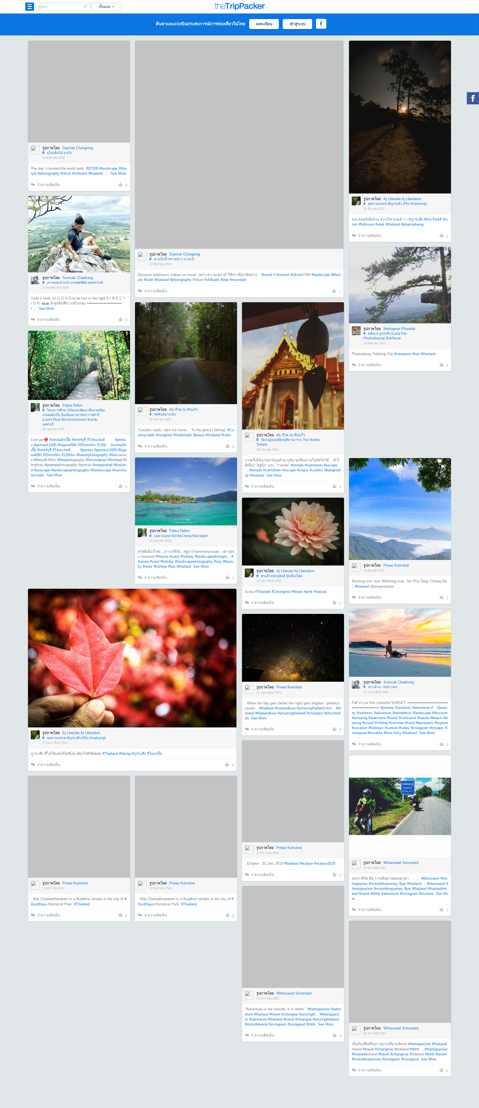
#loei (416, 354)
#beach (436, 718)
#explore (441, 723)
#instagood (296, 1024)
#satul (174, 556)
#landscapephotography (70, 470)
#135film (68, 455)
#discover (440, 713)
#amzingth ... (309, 1014)
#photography (48, 173)
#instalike (375, 733)
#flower (297, 592)
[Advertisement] (400, 414)
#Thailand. (82, 870)
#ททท (375, 894)
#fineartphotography (92, 455)
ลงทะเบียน (264, 24)
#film (113, 455)
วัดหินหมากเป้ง (164, 414)
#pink (308, 592)
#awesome (377, 718)
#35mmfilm (87, 445)
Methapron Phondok (399, 329)
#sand (410, 723)
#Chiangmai (281, 592)
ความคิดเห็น (48, 185)
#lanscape (42, 470)
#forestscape (100, 470)
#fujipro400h (67, 445)
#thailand (95, 173)
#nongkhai (164, 435)
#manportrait (103, 465)
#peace (199, 435)
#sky (218, 561)
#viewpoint (402, 354)
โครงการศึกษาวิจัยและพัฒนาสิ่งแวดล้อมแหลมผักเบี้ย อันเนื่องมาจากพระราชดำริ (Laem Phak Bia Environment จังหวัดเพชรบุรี (73, 417)
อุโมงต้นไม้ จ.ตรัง (59, 153)
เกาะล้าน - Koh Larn (382, 687)
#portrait (51, 465)
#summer (396, 723)
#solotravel (407, 718)
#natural (320, 592)
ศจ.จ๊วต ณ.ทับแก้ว (183, 409)
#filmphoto (65, 460)
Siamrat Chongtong (77, 148)
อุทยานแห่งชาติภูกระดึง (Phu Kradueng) (397, 204)
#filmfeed (114, 460)
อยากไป (79, 100)
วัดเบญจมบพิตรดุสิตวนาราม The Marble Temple (288, 442)
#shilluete (79, 173)
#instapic (436, 728)
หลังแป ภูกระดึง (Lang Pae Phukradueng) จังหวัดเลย (385, 336)
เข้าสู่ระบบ (297, 24)
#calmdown (314, 465)
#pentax (86, 450)
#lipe (171, 566)
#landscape (108, 168)
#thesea (162, 556)
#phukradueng (412, 224)
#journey (387, 708)
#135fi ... (104, 445)
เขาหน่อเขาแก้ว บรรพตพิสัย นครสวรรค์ (74, 283)
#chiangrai (315, 713)
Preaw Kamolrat (396, 565)
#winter (227, 1025)
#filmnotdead (96, 460)
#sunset (282, 275)
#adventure (421, 708)
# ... (434, 708)
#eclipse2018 (324, 863)
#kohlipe (160, 566)
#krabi (148, 280)
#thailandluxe (284, 708)
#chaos (303, 470)
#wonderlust (402, 713)
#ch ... (331, 708)
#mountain (238, 280)
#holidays (376, 728)
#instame (426, 894)
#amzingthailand (326, 1019)
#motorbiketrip (256, 1024)
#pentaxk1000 (45, 445)
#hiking (124, 753)
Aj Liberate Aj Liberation (402, 199)
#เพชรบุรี (79, 440)
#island (368, 723)
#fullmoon (366, 224)
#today (404, 728)
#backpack (424, 723)
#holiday (187, 556)
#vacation (359, 728)
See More (118, 173)
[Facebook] (473, 98)
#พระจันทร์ (433, 219)
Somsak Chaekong (77, 278)
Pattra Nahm (72, 405)
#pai (402, 884)
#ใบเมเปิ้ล (154, 753)
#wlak (379, 224)
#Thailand (263, 592)
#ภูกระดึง (416, 219)
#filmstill (40, 460)
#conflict (316, 470)
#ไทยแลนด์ (96, 440)
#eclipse (306, 863)
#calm (226, 435)
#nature (423, 718)
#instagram (419, 728)
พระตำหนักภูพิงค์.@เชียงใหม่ (281, 576)
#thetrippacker (318, 1009)
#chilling (381, 723)
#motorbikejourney (383, 884)
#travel (266, 275)
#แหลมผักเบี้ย (60, 440)
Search (85, 6)
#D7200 (92, 168)
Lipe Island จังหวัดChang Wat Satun (180, 536)
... (247, 470)
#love (388, 733)
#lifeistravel (430, 878)
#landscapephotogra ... (213, 556)
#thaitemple (182, 435)
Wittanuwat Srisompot (401, 863)
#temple (297, 465)
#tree (225, 280)
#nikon (65, 173)
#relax (147, 566)
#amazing (359, 718)
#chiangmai (170, 1020)
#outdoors (403, 708)
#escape (330, 465)
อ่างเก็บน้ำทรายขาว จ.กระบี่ (173, 259)
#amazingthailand (311, 708)
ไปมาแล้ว (80, 83)
